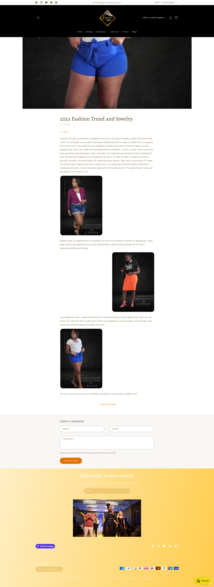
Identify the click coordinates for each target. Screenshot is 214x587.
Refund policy (90, 578)
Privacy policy (103, 578)
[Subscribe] (127, 491)
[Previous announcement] (79, 2)
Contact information (147, 578)
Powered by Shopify (74, 578)
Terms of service (117, 578)
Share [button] (65, 132)
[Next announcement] (135, 2)
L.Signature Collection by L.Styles (54, 578)
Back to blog (109, 404)
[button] (38, 17)
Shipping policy (131, 578)
